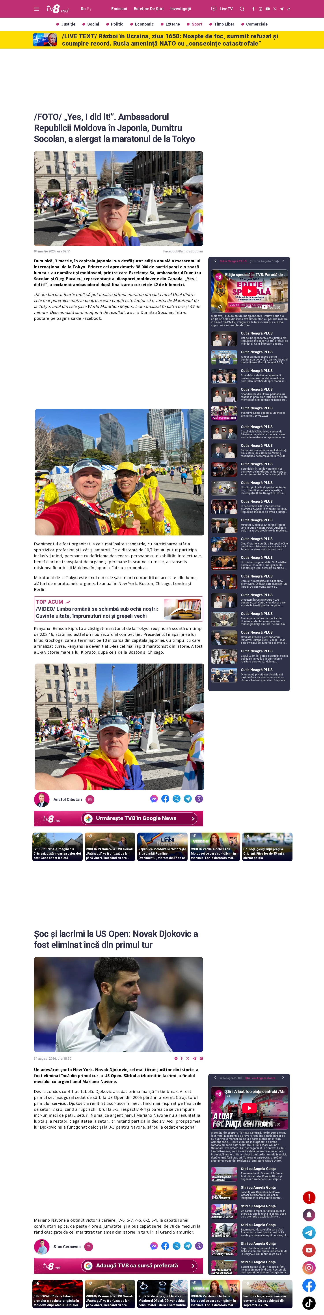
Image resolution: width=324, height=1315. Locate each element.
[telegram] (188, 799)
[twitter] (177, 799)
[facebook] (165, 799)
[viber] (199, 799)
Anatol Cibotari (68, 800)
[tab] (235, 262)
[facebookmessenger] (154, 799)
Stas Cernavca (67, 1247)
